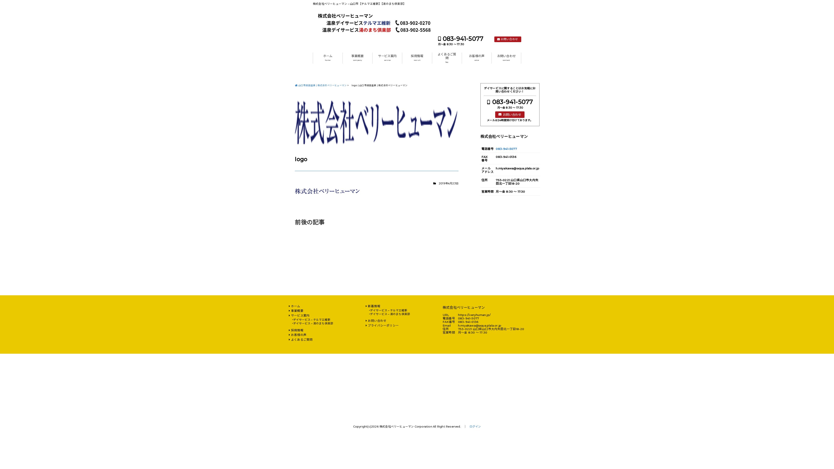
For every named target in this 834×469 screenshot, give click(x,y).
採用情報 (417, 57)
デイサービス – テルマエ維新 (311, 319)
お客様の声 (476, 57)
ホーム (328, 57)
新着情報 (374, 306)
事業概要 (357, 57)
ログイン (475, 426)
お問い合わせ (509, 39)
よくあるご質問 (447, 58)
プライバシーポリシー (383, 325)
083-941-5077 (463, 39)
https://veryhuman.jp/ (474, 315)
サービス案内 (387, 57)
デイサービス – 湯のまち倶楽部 (313, 323)
